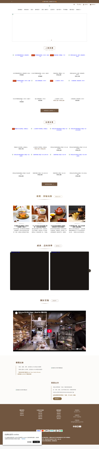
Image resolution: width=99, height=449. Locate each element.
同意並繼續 (36, 442)
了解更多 (23, 439)
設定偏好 (29, 442)
